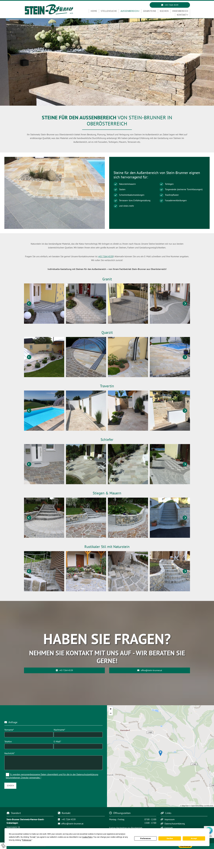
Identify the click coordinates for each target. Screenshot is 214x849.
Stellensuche (109, 10)
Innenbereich (180, 10)
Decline (170, 839)
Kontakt (181, 14)
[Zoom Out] (110, 713)
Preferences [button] (26, 840)
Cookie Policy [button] (87, 837)
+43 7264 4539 (105, 256)
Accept (194, 839)
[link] (130, 11)
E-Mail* (57, 741)
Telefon (8, 741)
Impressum (170, 819)
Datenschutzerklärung (175, 823)
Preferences (145, 839)
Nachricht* (9, 753)
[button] (170, 5)
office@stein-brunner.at (72, 823)
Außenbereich (129, 10)
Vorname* (9, 729)
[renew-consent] (3, 845)
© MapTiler (184, 805)
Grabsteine (149, 10)
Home (94, 10)
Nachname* (59, 729)
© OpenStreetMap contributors (201, 805)
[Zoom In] (110, 709)
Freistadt (169, 827)
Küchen (164, 10)
